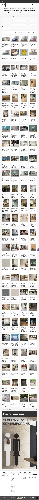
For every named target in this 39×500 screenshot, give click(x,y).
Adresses (24, 477)
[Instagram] (38, 250)
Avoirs (24, 476)
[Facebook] (38, 249)
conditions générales (23, 497)
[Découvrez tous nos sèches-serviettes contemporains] (19, 440)
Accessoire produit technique (13, 484)
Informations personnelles (25, 474)
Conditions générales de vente (18, 475)
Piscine (12, 482)
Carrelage (12, 475)
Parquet (12, 476)
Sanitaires (12, 483)
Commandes (24, 475)
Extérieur (12, 479)
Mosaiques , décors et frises (13, 480)
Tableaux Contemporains (13, 488)
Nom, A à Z (33, 32)
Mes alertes (24, 478)
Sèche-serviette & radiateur (13, 493)
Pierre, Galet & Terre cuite (13, 478)
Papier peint (12, 474)
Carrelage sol (12, 489)
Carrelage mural (13, 490)
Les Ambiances (13, 473)
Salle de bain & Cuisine (13, 491)
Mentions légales (19, 473)
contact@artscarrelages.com (6, 477)
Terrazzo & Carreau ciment (13, 486)
